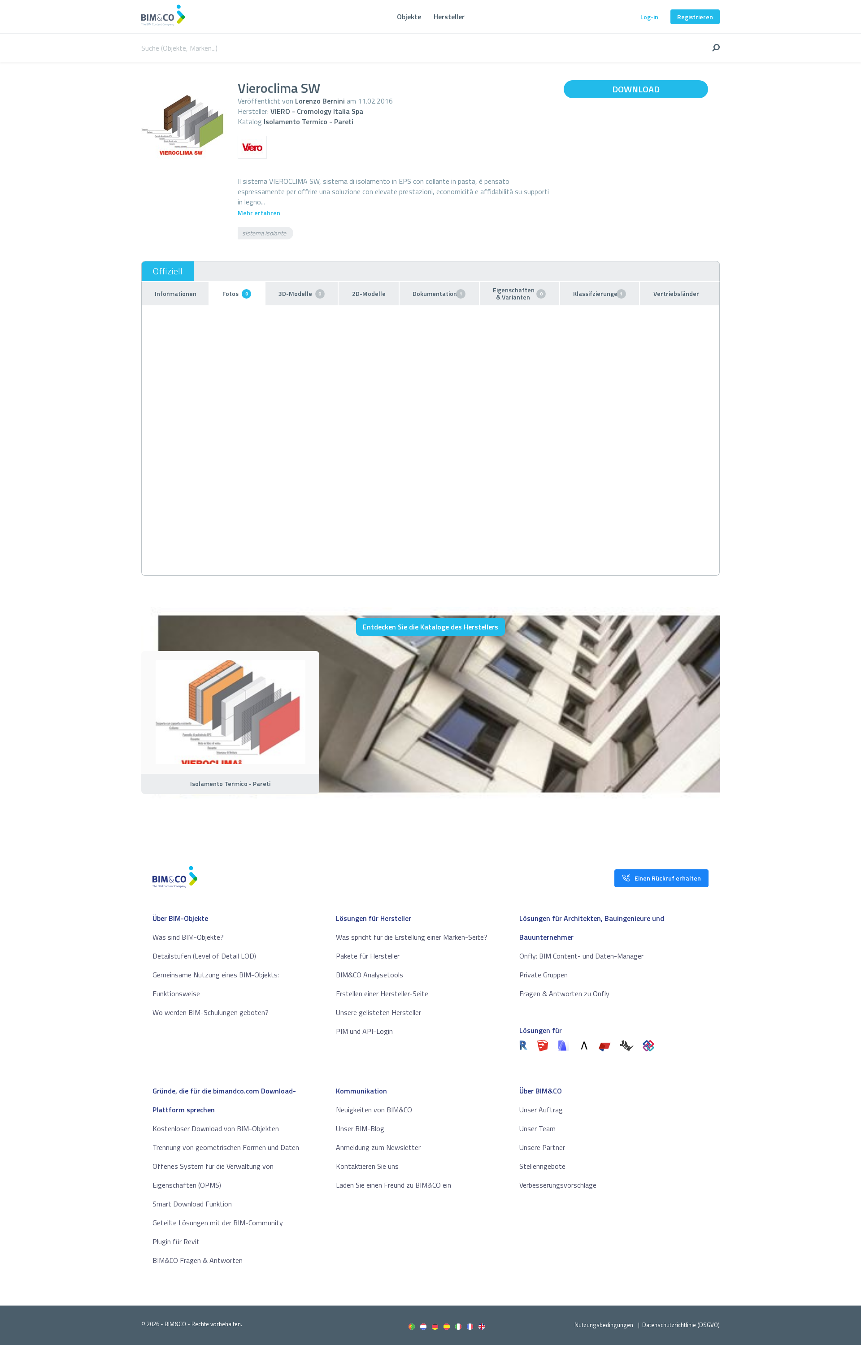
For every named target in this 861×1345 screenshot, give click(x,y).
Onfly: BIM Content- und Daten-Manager (581, 955)
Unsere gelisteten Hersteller (378, 1012)
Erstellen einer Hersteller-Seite (382, 993)
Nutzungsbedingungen (603, 1324)
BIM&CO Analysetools (369, 974)
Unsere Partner (542, 1147)
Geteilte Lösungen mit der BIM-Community (217, 1222)
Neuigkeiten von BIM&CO (374, 1109)
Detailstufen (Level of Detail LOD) (204, 955)
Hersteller (449, 16)
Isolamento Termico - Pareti (308, 121)
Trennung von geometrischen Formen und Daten (225, 1147)
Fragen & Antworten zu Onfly (564, 993)
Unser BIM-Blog (360, 1128)
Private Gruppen (543, 974)
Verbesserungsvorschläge (557, 1185)
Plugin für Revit (176, 1241)
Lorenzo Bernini (320, 100)
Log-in (649, 17)
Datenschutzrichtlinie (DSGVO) (681, 1324)
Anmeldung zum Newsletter (378, 1147)
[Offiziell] (168, 271)
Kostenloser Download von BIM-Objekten (215, 1128)
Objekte (409, 16)
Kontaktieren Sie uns (367, 1166)
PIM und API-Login (364, 1031)
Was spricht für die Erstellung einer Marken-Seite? (411, 937)
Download (636, 89)
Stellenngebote (542, 1166)
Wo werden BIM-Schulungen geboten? (210, 1012)
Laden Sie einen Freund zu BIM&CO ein (393, 1185)
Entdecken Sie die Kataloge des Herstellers (430, 626)
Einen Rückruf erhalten (668, 878)
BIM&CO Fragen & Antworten (197, 1260)
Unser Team (537, 1128)
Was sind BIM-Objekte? (188, 937)
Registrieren (695, 17)
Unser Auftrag (541, 1109)
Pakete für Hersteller (368, 955)
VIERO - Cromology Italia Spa (316, 111)
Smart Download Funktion (192, 1203)
